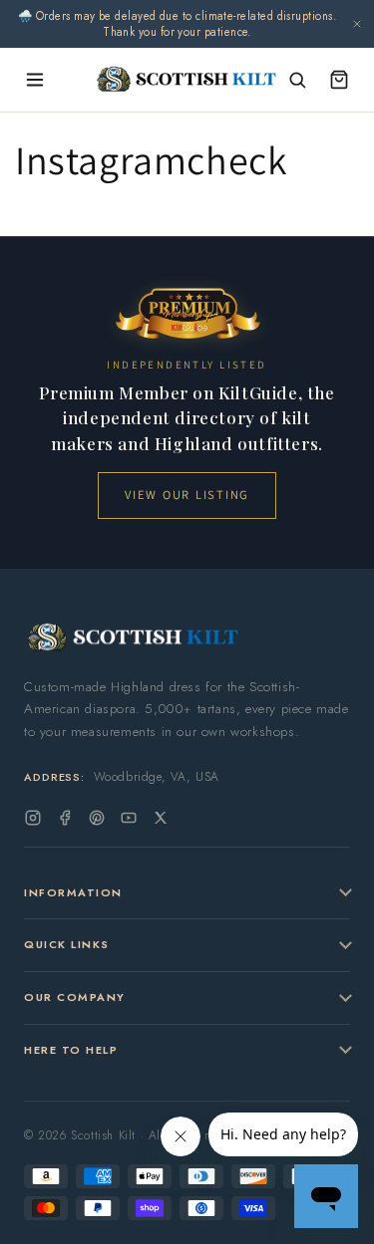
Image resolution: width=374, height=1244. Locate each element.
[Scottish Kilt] (187, 80)
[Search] (297, 80)
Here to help (71, 1050)
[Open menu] (35, 80)
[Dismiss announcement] (357, 24)
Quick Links (67, 944)
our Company (75, 997)
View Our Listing (187, 494)
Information (73, 892)
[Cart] (339, 80)
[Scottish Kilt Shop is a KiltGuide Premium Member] (187, 313)
